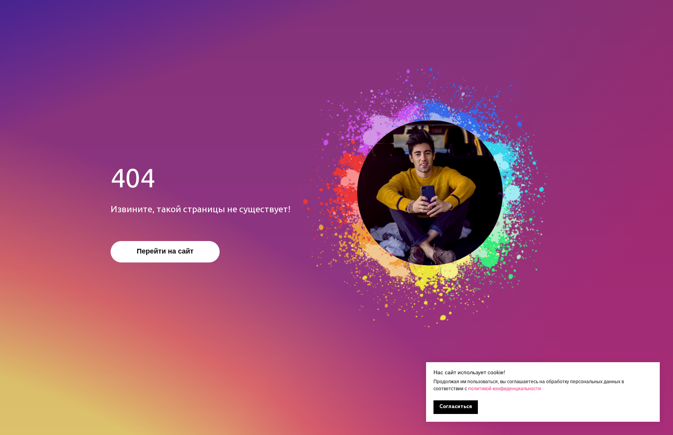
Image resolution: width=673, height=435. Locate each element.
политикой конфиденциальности (504, 388)
